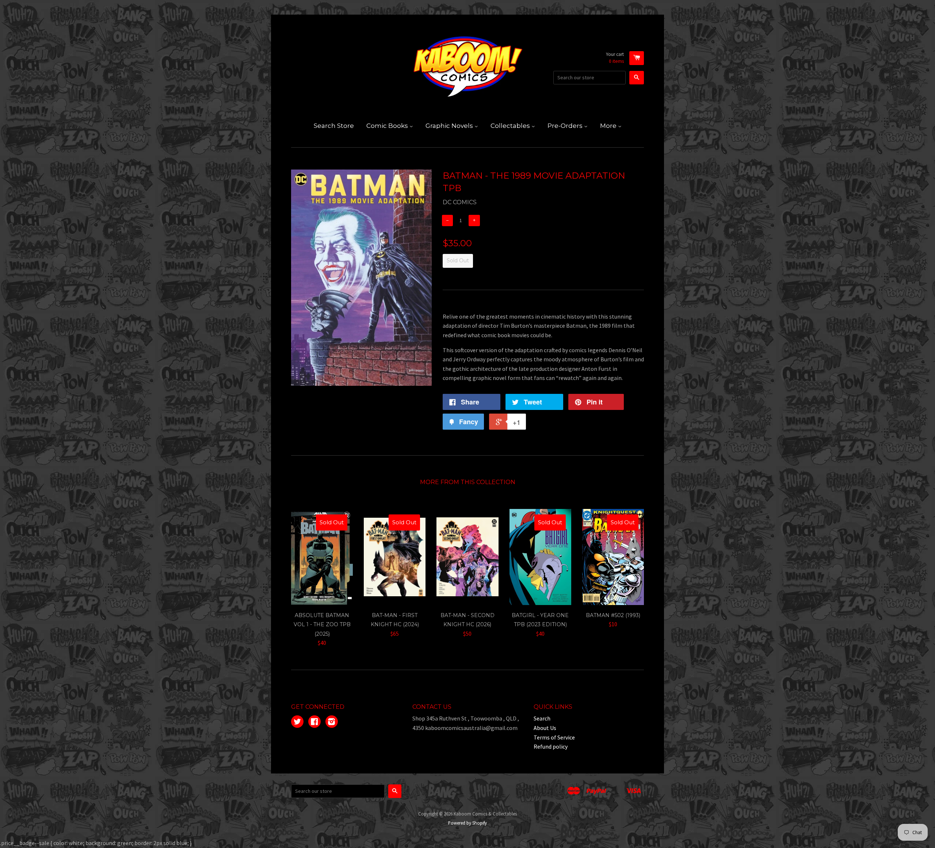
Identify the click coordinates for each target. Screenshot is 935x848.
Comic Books (387, 125)
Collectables (511, 125)
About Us (545, 727)
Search (542, 718)
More (609, 125)
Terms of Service (554, 737)
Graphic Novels (449, 125)
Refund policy (551, 746)
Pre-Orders (565, 125)
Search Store (334, 125)
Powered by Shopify (467, 823)
